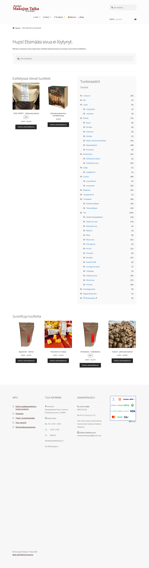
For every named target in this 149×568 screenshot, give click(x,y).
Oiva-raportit (21, 422)
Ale (84, 100)
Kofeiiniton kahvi (93, 158)
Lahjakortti (90, 172)
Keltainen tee (91, 226)
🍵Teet (35, 17)
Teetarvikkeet (91, 208)
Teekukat (90, 271)
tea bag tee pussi (93, 266)
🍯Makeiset (72, 17)
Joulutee (89, 113)
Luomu (86, 176)
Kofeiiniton (87, 154)
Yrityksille (19, 413)
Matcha (89, 230)
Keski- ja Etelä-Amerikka (96, 140)
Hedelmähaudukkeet (94, 217)
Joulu (85, 104)
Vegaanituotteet (90, 293)
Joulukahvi (90, 109)
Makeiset (86, 190)
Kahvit (85, 118)
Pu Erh (88, 248)
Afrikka (89, 127)
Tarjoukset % (88, 194)
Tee (84, 212)
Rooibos (89, 257)
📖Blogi (81, 17)
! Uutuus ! (86, 95)
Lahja (85, 167)
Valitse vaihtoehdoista (26, 127)
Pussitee (89, 253)
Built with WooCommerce (23, 554)
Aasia (88, 122)
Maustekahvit (91, 145)
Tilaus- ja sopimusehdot (25, 418)
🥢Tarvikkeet (58, 17)
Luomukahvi (91, 181)
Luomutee (90, 185)
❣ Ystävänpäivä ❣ (90, 298)
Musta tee (90, 239)
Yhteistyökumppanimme (25, 427)
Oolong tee (90, 244)
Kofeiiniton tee (92, 163)
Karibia (89, 136)
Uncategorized (89, 289)
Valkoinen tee (91, 275)
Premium (90, 149)
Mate (88, 235)
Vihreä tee (90, 280)
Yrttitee (89, 284)
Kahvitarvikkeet (92, 203)
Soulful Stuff (91, 262)
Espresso (89, 131)
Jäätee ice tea (91, 221)
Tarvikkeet (87, 199)
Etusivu (17, 28)
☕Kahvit (46, 17)
